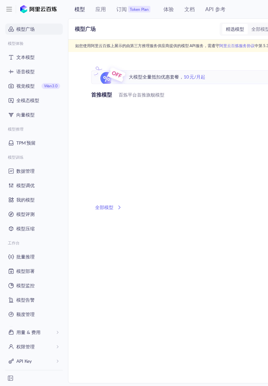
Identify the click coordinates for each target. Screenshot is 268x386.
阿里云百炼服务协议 (237, 45)
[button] (9, 9)
